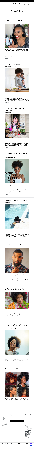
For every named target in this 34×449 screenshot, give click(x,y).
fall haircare (22, 401)
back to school (10, 143)
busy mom (13, 98)
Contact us (4, 420)
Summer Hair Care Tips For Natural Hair (16, 201)
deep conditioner (19, 189)
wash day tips (25, 145)
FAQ (3, 419)
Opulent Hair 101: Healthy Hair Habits (16, 20)
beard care (10, 278)
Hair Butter (24, 189)
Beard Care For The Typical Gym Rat (15, 245)
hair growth (20, 98)
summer (24, 236)
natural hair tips (9, 56)
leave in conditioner (25, 190)
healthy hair (13, 99)
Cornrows (16, 98)
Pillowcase (15, 145)
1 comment (12, 238)
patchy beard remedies (23, 280)
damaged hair (13, 189)
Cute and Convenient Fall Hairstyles (15, 369)
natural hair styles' (17, 100)
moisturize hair (7, 191)
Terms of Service (5, 425)
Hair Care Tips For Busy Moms (14, 65)
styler (9, 192)
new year (14, 56)
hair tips (9, 99)
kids (21, 99)
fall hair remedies (17, 401)
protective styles (23, 100)
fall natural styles (7, 402)
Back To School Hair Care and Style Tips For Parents (16, 110)
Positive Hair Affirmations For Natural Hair (16, 326)
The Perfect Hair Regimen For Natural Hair (16, 154)
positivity (23, 360)
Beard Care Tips (14, 278)
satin (16, 56)
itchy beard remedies (8, 280)
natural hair (12, 191)
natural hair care (16, 144)
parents (12, 145)
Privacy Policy (4, 424)
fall (13, 401)
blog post (9, 98)
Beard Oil (24, 278)
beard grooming (20, 278)
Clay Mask (13, 279)
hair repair (16, 190)
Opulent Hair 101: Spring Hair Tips (15, 289)
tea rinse (19, 56)
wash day (27, 100)
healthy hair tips (17, 99)
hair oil (24, 98)
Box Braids (9, 234)
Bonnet (18, 143)
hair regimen (7, 144)
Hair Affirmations (14, 359)
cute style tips (21, 143)
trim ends (8, 316)
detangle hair (18, 279)
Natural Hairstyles (8, 145)
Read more (7, 58)
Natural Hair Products (10, 100)
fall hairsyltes (27, 401)
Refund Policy (4, 423)
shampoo (6, 192)
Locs (23, 99)
